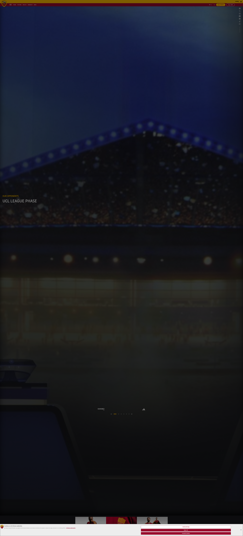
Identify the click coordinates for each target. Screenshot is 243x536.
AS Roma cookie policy (70, 528)
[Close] (241, 529)
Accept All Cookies (186, 533)
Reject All (186, 530)
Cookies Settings (185, 526)
